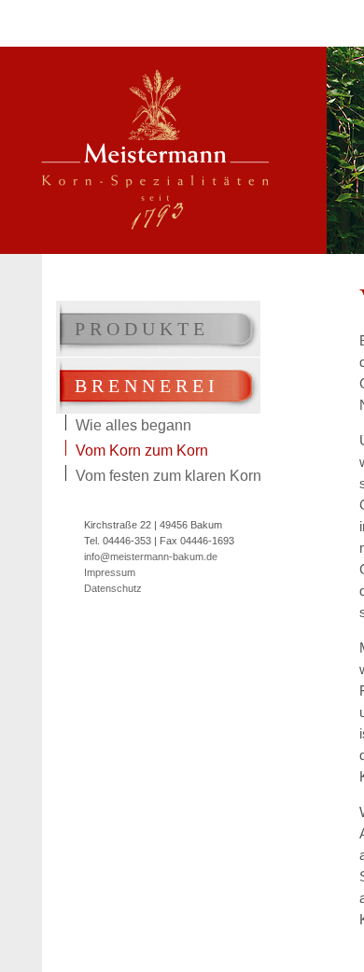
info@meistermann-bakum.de (150, 556)
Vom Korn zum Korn (142, 449)
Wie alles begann (133, 423)
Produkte (142, 328)
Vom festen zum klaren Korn (168, 474)
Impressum (109, 572)
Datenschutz (113, 588)
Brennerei (147, 385)
